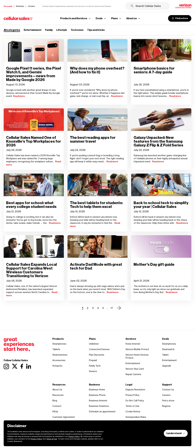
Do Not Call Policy (135, 400)
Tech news (77, 30)
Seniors (93, 371)
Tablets (56, 349)
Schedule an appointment (102, 411)
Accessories (58, 360)
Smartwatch (168, 349)
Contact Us (168, 389)
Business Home (97, 389)
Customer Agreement (63, 417)
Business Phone (97, 395)
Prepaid (93, 360)
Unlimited (93, 343)
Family (49, 30)
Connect (56, 406)
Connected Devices (99, 349)
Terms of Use (132, 406)
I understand (173, 433)
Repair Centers (133, 374)
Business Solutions (99, 406)
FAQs (55, 411)
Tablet (165, 354)
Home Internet (133, 343)
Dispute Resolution (135, 389)
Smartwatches (59, 354)
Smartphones (59, 343)
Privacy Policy (132, 395)
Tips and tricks (96, 30)
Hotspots (57, 365)
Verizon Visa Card (135, 368)
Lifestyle (61, 30)
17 (112, 307)
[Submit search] (132, 5)
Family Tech (95, 365)
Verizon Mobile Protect (137, 349)
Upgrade (166, 365)
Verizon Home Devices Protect (137, 356)
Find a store (181, 18)
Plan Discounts (96, 354)
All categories (12, 30)
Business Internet (98, 400)
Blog (54, 400)
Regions (166, 406)
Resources (58, 395)
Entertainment (32, 30)
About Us (57, 389)
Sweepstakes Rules (136, 417)
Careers (166, 395)
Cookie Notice (133, 411)
